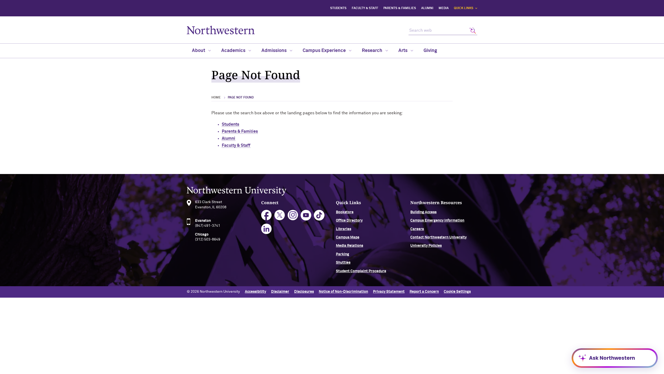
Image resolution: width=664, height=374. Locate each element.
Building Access (423, 212)
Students (338, 8)
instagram (293, 215)
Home (216, 97)
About (199, 50)
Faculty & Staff (365, 8)
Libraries (343, 229)
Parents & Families (399, 8)
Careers (417, 229)
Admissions (274, 50)
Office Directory (349, 220)
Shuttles (343, 262)
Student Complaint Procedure (361, 271)
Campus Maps (347, 237)
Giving (430, 50)
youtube (306, 215)
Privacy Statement (389, 291)
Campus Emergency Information (437, 220)
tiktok (319, 215)
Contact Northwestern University (438, 237)
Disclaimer (280, 291)
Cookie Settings (457, 291)
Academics (233, 50)
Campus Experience (325, 50)
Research (372, 50)
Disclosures (304, 291)
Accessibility (255, 291)
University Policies (426, 246)
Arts (403, 50)
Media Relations (349, 246)
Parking (342, 254)
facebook (266, 215)
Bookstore (345, 212)
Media (444, 8)
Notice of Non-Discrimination (343, 291)
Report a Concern (424, 291)
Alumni (427, 8)
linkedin (266, 229)
